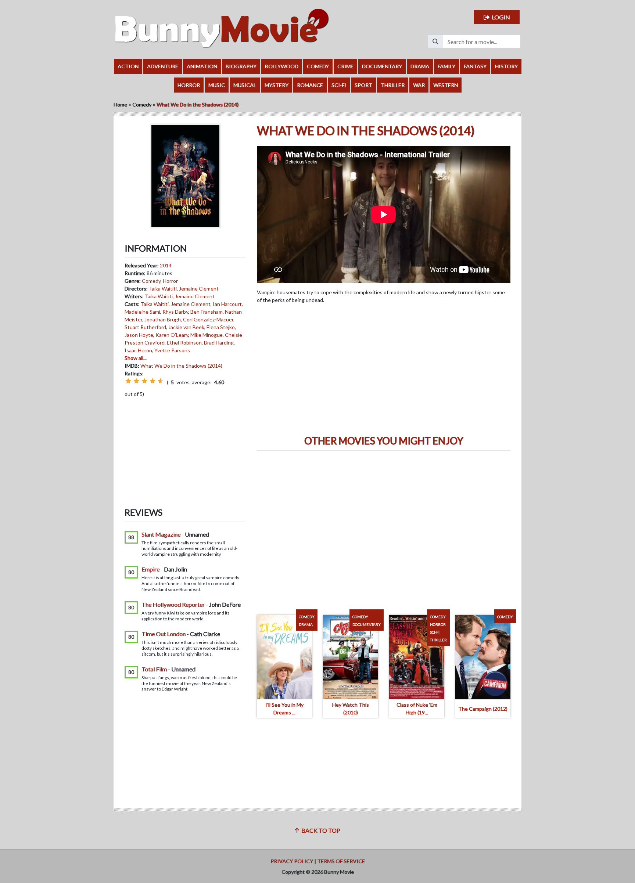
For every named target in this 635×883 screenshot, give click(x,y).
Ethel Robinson (184, 342)
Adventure (162, 66)
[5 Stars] (160, 381)
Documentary (382, 66)
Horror (188, 85)
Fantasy (475, 66)
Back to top (319, 830)
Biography (241, 66)
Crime (345, 66)
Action (128, 66)
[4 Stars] (152, 381)
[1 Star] (128, 381)
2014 (166, 265)
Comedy (318, 66)
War (419, 85)
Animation (202, 66)
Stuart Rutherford (145, 327)
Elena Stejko (221, 327)
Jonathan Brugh (162, 319)
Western (445, 85)
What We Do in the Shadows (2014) (181, 366)
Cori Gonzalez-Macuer (208, 319)
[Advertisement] (185, 447)
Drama (419, 66)
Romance (310, 85)
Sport (363, 85)
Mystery (276, 85)
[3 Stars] (144, 381)
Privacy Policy (291, 861)
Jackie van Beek (186, 327)
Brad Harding (219, 342)
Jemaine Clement (199, 288)
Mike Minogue (206, 335)
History (506, 66)
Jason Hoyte (139, 335)
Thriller (393, 85)
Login (499, 17)
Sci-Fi (338, 85)
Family (446, 66)
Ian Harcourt (227, 304)
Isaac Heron (138, 350)
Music (216, 85)
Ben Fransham (206, 312)
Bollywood (281, 66)
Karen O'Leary (171, 335)
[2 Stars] (136, 381)
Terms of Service (341, 861)
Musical (244, 85)
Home (120, 104)
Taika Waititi (163, 288)
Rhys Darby (175, 312)
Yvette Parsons (172, 350)
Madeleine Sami (142, 312)
